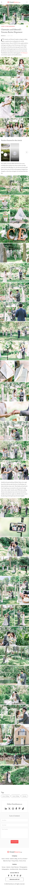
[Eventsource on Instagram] (13, 808)
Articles (7, 858)
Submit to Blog (13, 858)
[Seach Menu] (27, 2)
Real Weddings (10, 26)
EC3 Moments (24, 21)
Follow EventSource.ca (14, 804)
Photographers (23, 867)
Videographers (5, 869)
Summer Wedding (5, 796)
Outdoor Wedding (15, 796)
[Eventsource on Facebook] (16, 808)
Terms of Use (22, 861)
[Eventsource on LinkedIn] (6, 808)
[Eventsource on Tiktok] (23, 808)
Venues (4, 867)
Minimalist (24, 796)
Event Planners (15, 867)
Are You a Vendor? (22, 858)
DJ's (17, 869)
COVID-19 (3, 26)
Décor (20, 869)
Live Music (12, 869)
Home (3, 858)
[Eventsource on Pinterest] (19, 808)
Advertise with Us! (14, 879)
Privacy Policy (15, 861)
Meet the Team (7, 861)
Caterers (8, 867)
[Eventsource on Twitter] (9, 808)
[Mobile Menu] (1, 2)
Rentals (25, 869)
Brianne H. (3, 35)
